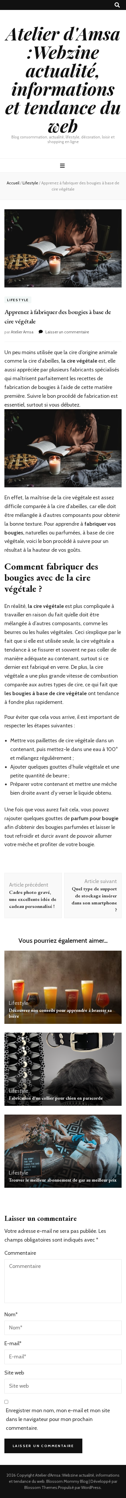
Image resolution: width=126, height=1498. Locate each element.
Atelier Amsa (22, 332)
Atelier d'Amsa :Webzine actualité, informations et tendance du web (63, 79)
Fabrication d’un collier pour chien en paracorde (56, 1098)
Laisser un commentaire (67, 332)
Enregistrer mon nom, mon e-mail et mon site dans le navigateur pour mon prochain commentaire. (58, 1419)
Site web (14, 1373)
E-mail (12, 1343)
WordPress (91, 1487)
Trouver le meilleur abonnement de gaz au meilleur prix (63, 1180)
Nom (11, 1314)
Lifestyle (18, 300)
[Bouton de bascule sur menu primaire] (63, 166)
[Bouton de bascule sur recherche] (117, 5)
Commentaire (20, 1253)
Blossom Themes (40, 1487)
